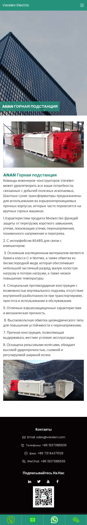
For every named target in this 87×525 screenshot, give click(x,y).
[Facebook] (57, 482)
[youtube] (48, 482)
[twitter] (39, 482)
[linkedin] (29, 482)
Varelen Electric (16, 5)
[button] (43, 163)
